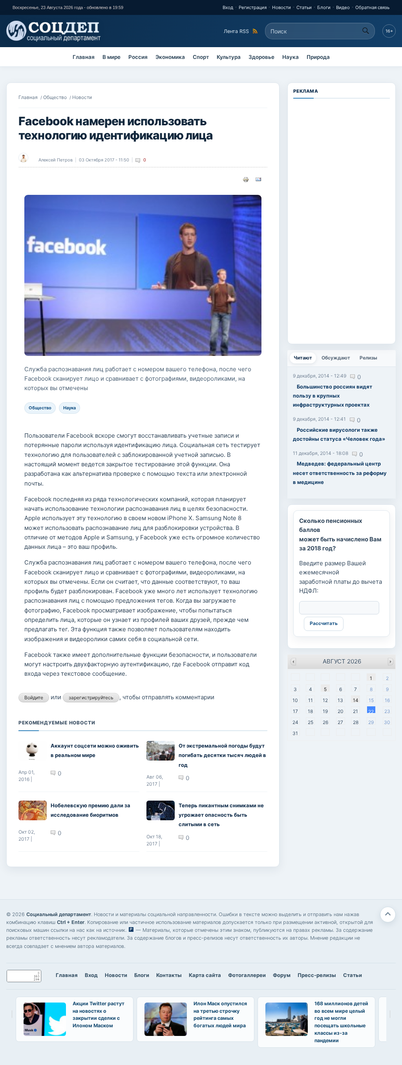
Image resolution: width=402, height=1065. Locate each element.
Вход (228, 7)
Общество (55, 97)
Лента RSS (236, 31)
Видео (343, 7)
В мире (111, 57)
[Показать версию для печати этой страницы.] (246, 179)
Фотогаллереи (247, 975)
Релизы (368, 358)
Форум (282, 975)
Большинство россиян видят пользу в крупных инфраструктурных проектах (332, 395)
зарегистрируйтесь (91, 697)
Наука (290, 57)
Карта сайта (205, 975)
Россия (138, 57)
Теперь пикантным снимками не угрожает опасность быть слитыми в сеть (221, 815)
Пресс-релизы (317, 975)
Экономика (170, 57)
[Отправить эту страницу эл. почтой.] (258, 179)
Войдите (33, 697)
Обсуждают (336, 358)
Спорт (201, 57)
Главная (84, 57)
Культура (229, 57)
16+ (389, 31)
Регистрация (253, 7)
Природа (318, 57)
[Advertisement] (341, 220)
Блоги (324, 7)
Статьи (304, 7)
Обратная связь (372, 7)
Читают (305, 358)
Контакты (169, 975)
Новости (281, 7)
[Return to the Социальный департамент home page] (54, 31)
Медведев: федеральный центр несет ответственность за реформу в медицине (340, 472)
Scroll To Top (388, 914)
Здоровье (261, 57)
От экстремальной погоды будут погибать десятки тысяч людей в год (222, 755)
